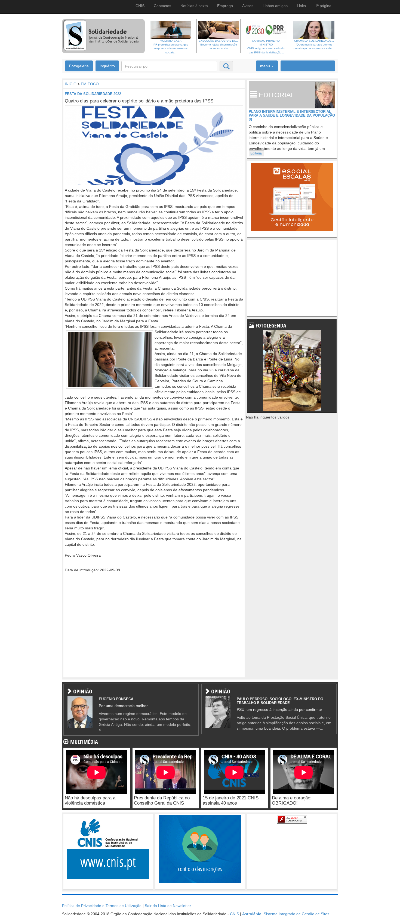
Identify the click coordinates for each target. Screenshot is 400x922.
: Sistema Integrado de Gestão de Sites (285, 914)
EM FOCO (90, 84)
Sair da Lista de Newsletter (168, 905)
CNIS (234, 914)
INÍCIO (70, 84)
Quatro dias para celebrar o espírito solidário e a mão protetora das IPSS (139, 101)
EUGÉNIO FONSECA (116, 699)
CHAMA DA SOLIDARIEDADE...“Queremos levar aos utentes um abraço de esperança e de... (314, 44)
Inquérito (107, 66)
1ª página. (324, 6)
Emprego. (225, 6)
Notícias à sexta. (194, 6)
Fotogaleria (79, 66)
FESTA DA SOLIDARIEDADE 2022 (93, 94)
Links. (302, 6)
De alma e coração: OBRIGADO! (292, 800)
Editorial (256, 153)
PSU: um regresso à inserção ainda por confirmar (279, 709)
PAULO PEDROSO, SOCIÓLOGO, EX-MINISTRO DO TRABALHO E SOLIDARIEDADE (280, 701)
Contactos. (163, 6)
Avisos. (248, 6)
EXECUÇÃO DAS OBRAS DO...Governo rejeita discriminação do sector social (219, 44)
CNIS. (141, 6)
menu (265, 66)
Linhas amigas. (276, 6)
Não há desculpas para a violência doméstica (90, 800)
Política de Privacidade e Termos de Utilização (101, 905)
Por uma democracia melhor (123, 705)
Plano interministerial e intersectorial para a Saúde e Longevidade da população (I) (292, 116)
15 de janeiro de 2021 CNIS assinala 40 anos (231, 800)
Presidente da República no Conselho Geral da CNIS (162, 800)
